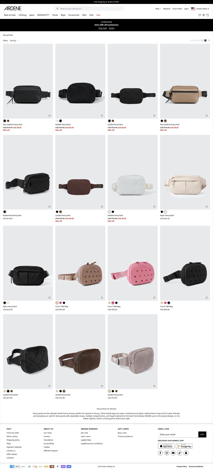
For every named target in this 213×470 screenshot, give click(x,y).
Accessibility (49, 443)
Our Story (48, 433)
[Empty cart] (207, 15)
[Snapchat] (186, 452)
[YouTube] (173, 452)
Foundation (48, 440)
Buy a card (122, 433)
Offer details (12, 454)
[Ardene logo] (13, 8)
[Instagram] (166, 452)
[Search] (57, 8)
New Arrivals (10, 15)
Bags (63, 15)
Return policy (12, 436)
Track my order (13, 433)
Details (112, 28)
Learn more (85, 436)
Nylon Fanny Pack (167, 215)
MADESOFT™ (43, 15)
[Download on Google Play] (184, 446)
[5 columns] (209, 40)
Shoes (55, 15)
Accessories (73, 15)
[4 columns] (205, 40)
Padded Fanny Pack (63, 124)
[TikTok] (179, 452)
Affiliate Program (51, 450)
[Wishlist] (199, 15)
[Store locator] (203, 15)
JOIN (202, 434)
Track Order (177, 9)
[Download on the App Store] (166, 446)
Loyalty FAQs (86, 440)
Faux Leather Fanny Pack (12, 124)
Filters (5, 40)
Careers (47, 436)
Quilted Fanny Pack (115, 124)
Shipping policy (13, 440)
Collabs (47, 447)
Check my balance (125, 436)
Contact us (11, 450)
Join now (84, 433)
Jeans (31, 15)
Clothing (23, 15)
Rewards (166, 9)
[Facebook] (160, 452)
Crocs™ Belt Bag (61, 306)
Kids (91, 15)
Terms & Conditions (196, 466)
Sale (98, 15)
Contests (10, 458)
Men (84, 15)
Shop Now (102, 28)
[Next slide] (210, 2)
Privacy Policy (182, 466)
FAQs (9, 443)
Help (157, 9)
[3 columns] (202, 40)
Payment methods (14, 447)
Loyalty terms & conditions (92, 443)
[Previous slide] (3, 2)
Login (186, 9)
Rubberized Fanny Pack (12, 215)
